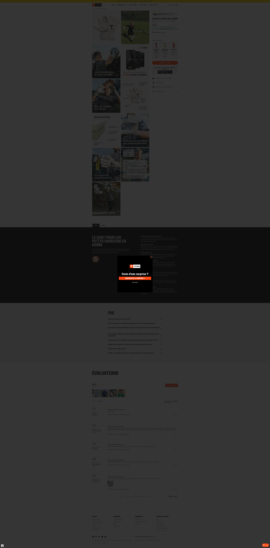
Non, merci (135, 282)
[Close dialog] (151, 257)
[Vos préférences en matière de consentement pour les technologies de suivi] (2, 545)
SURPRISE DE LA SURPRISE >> (135, 278)
